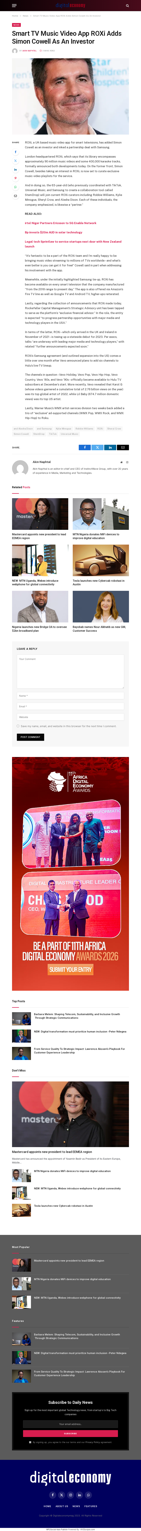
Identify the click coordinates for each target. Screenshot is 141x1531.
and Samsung (44, 428)
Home (47, 1506)
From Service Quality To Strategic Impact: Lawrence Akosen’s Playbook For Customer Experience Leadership (79, 1050)
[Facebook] (15, 151)
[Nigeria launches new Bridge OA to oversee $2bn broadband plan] (40, 606)
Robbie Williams (84, 428)
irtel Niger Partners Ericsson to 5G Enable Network (60, 223)
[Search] (127, 5)
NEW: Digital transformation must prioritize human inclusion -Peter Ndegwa (80, 1031)
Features (90, 1506)
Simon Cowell (21, 434)
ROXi (100, 428)
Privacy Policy (92, 1442)
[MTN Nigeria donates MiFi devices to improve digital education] (101, 514)
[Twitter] (15, 160)
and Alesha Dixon (23, 428)
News (16, 25)
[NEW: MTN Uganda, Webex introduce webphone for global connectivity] (40, 560)
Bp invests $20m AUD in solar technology (53, 232)
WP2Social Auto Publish (57, 1529)
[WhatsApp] (15, 187)
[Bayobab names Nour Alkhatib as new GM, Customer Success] (101, 606)
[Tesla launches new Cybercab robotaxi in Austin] (101, 560)
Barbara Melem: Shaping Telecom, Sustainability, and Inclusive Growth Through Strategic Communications (77, 1016)
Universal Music (69, 434)
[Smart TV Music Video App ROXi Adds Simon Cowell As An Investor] (70, 96)
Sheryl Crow (114, 428)
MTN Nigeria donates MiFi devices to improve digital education (96, 536)
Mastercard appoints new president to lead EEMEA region (39, 536)
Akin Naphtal (30, 51)
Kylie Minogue (63, 428)
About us (62, 1506)
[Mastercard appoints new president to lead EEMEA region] (40, 514)
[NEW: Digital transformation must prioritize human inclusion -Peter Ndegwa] (21, 1036)
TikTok (53, 434)
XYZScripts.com (87, 1529)
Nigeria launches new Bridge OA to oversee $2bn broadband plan (39, 628)
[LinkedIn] (15, 169)
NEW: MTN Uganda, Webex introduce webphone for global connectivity (35, 582)
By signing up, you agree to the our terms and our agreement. (72, 1442)
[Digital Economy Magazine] (70, 5)
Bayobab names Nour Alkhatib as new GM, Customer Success (99, 628)
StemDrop (39, 434)
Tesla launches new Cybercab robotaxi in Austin (98, 582)
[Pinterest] (15, 178)
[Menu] (14, 5)
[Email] (15, 195)
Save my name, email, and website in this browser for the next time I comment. (68, 726)
